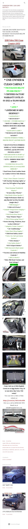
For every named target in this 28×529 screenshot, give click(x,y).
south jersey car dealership (8, 449)
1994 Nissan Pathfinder (12, 512)
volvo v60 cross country (7, 451)
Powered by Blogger (15, 524)
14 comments (9, 514)
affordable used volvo (7, 445)
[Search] (25, 2)
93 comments (9, 487)
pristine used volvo (6, 447)
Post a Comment (6, 459)
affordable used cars (15, 443)
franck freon (15, 445)
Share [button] (3, 441)
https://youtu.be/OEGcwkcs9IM (14, 400)
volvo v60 (22, 449)
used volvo (17, 449)
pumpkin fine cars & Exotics (17, 447)
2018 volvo (8, 443)
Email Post (8, 441)
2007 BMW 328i (7, 485)
